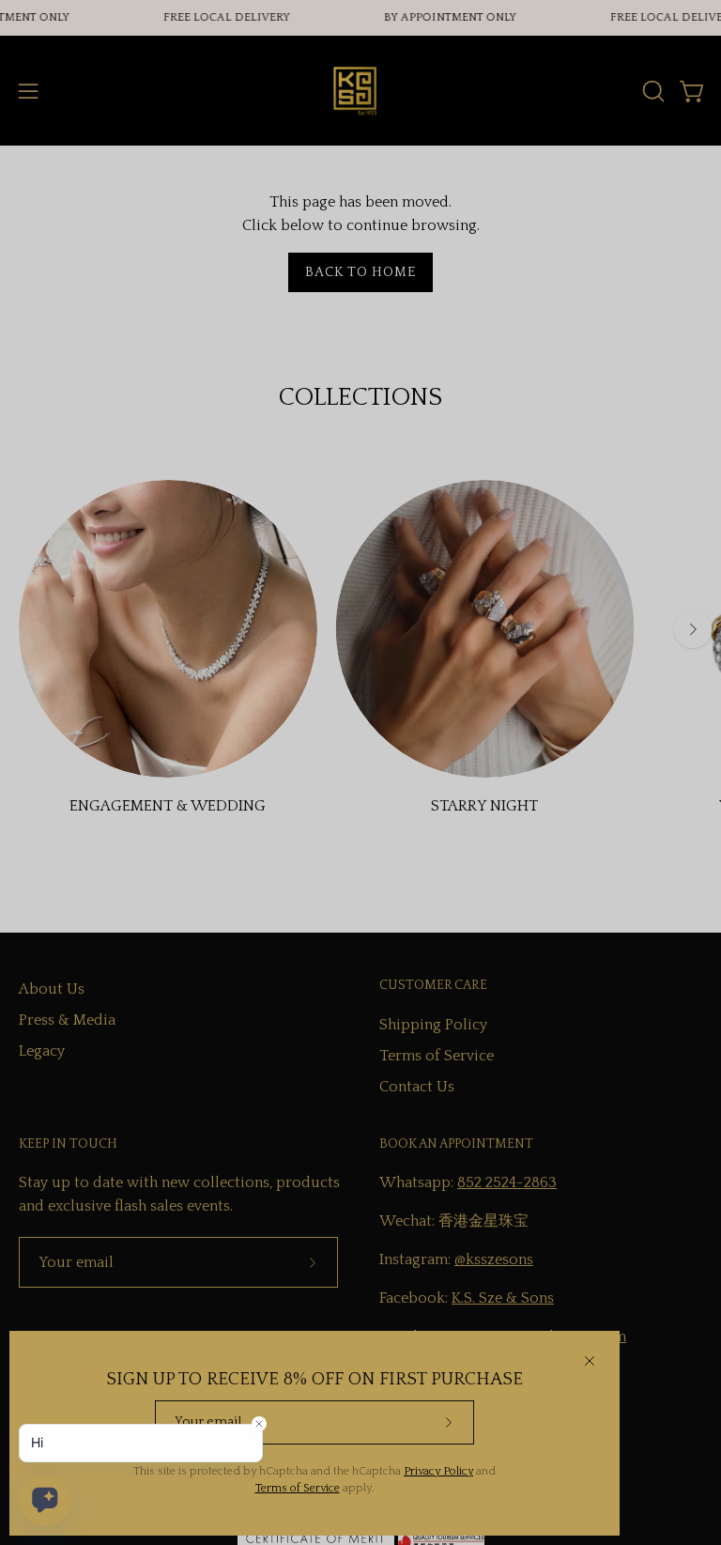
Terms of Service (297, 1488)
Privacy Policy (438, 1471)
